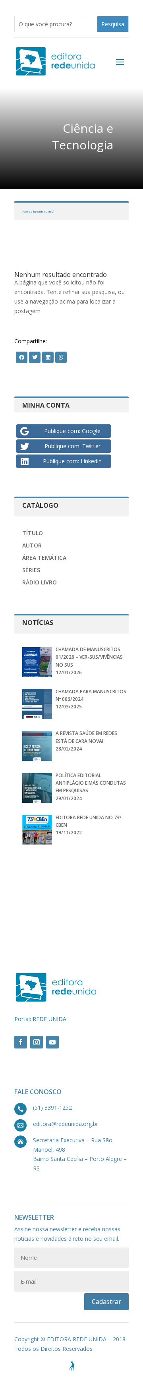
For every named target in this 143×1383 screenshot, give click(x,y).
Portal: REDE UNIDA (40, 1019)
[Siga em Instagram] (36, 1042)
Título (32, 533)
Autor (32, 545)
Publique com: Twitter (72, 446)
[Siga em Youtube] (52, 1042)
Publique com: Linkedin (72, 461)
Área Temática (44, 557)
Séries (31, 570)
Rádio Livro (39, 582)
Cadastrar (106, 1301)
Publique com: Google (72, 431)
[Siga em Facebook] (20, 1042)
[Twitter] (21, 357)
